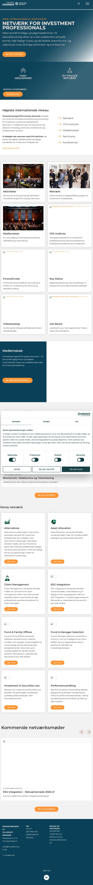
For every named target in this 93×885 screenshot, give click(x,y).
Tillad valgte (46, 469)
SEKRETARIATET (32, 834)
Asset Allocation (61, 528)
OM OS (28, 829)
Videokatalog (11, 323)
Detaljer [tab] (46, 421)
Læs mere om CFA (10, 148)
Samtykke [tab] (16, 421)
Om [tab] (76, 421)
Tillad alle (76, 469)
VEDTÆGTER (55, 831)
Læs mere (11, 562)
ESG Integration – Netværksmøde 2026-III (28, 791)
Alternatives (11, 528)
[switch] (35, 460)
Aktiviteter (9, 191)
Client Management (16, 584)
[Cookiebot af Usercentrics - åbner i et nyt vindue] (79, 414)
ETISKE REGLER (56, 834)
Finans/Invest (11, 278)
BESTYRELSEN (32, 832)
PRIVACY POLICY (56, 837)
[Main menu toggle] (87, 3)
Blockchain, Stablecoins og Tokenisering (28, 478)
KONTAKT (30, 838)
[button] (79, 4)
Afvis (17, 469)
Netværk (55, 191)
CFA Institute (58, 233)
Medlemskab (11, 233)
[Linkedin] (46, 877)
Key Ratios (56, 278)
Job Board (56, 323)
